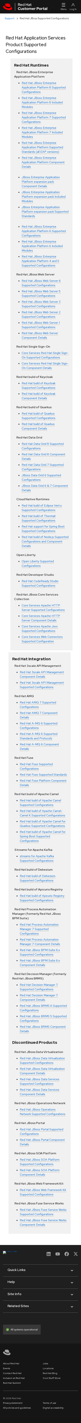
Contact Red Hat (12, 1373)
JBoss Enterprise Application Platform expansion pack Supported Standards (45, 211)
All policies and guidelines (17, 1407)
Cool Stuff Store (51, 1378)
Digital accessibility (53, 1407)
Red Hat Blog (50, 1373)
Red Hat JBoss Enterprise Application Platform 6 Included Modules (42, 246)
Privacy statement (12, 1402)
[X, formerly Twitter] (75, 1254)
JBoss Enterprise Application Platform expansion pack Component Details (41, 181)
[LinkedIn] (48, 1255)
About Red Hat (11, 1363)
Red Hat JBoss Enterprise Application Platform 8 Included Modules (42, 102)
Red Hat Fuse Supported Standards (43, 775)
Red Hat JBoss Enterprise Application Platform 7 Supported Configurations (44, 117)
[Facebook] (66, 1255)
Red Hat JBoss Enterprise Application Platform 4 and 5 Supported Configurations (40, 260)
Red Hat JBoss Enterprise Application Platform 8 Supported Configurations (44, 87)
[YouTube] (57, 1255)
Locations (48, 1368)
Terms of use (49, 1402)
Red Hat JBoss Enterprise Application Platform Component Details (43, 162)
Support (9, 18)
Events (6, 1368)
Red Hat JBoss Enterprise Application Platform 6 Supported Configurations (44, 231)
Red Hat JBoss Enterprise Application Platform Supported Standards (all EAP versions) (42, 147)
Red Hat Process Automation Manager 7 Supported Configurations (39, 929)
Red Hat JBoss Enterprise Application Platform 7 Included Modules (42, 132)
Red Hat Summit (12, 1382)
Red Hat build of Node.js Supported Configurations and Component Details (45, 541)
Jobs (45, 1363)
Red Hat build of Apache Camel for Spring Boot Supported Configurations (43, 836)
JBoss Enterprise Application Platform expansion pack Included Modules (44, 196)
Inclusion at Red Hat (14, 1378)
